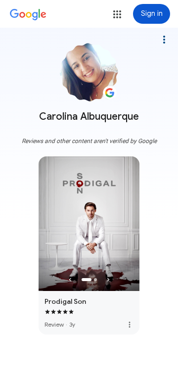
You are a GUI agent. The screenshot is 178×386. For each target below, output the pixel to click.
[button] (117, 14)
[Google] (28, 15)
